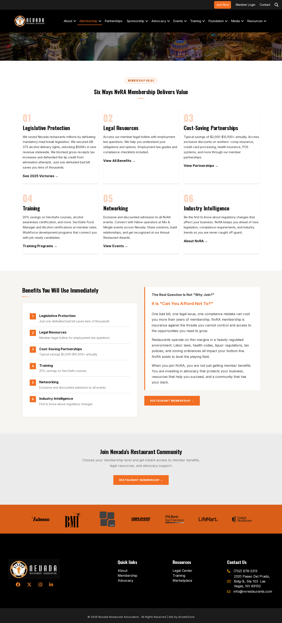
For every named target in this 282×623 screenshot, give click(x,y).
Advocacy (159, 21)
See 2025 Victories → (40, 176)
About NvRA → (196, 241)
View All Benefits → (119, 161)
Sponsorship (135, 21)
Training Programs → (40, 246)
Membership (88, 21)
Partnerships (113, 21)
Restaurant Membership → (172, 400)
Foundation (216, 21)
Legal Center (182, 570)
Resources (255, 21)
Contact (265, 4)
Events (178, 21)
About (68, 21)
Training (195, 21)
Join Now (222, 4)
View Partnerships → (201, 166)
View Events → (115, 246)
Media (235, 21)
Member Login (245, 4)
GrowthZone (186, 616)
